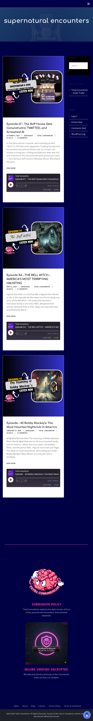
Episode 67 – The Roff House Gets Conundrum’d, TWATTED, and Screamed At (29, 128)
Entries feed (76, 122)
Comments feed (78, 128)
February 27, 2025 (14, 431)
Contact (42, 706)
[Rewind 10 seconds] (17, 186)
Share (56, 190)
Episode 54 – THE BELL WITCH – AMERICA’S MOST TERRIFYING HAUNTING (28, 279)
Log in (74, 116)
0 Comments (22, 138)
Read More (11, 168)
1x (21, 186)
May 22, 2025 (12, 287)
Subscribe (47, 190)
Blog (33, 706)
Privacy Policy (54, 706)
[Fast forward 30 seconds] (25, 186)
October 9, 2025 (13, 136)
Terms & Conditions (72, 706)
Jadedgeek (28, 136)
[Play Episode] (10, 184)
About (25, 706)
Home (16, 706)
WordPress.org (78, 134)
